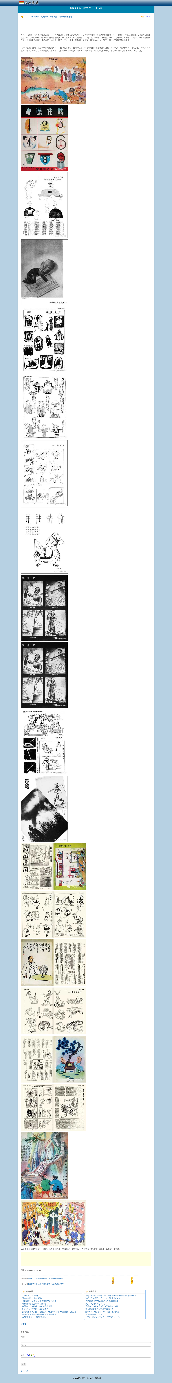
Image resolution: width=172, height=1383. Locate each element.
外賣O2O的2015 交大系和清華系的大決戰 (102, 1317)
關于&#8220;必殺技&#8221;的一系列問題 (102, 1312)
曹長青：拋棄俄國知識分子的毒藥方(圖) (101, 1306)
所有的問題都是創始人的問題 (34, 1304)
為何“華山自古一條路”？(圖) (34, 1317)
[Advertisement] (63, 26)
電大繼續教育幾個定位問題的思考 (99, 1309)
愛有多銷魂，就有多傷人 (32, 1298)
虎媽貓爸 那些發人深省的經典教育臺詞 (101, 1301)
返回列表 (24, 1371)
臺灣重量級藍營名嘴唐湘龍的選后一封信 (39, 1314)
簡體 (142, 17)
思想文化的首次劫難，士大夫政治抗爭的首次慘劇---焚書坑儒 (110, 1296)
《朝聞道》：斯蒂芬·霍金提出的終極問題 (39, 1301)
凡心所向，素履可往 (30, 1296)
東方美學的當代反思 (93, 1314)
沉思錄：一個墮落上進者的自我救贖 (37, 1306)
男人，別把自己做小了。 (95, 1304)
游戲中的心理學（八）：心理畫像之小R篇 (102, 1298)
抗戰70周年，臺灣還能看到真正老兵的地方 (46, 1284)
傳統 (148, 17)
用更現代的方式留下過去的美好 (35, 1309)
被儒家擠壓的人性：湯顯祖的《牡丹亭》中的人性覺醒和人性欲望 (49, 1312)
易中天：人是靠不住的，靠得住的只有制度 (46, 1278)
